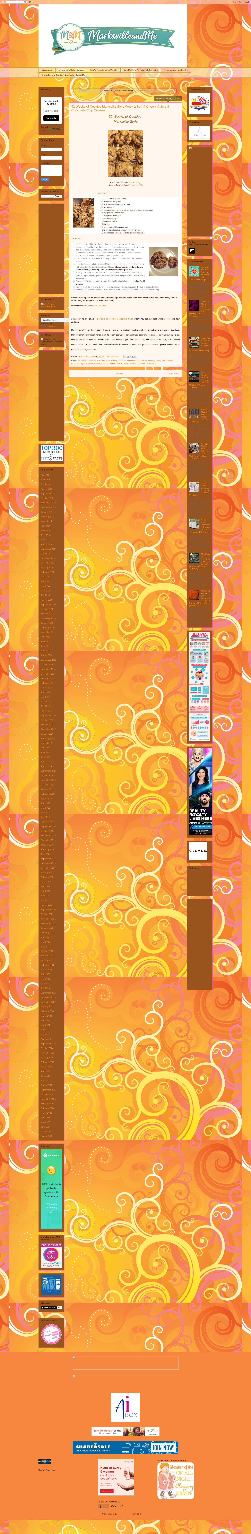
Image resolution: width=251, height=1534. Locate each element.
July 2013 (45, 484)
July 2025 (45, 1080)
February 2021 (47, 877)
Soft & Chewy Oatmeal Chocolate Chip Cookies (137, 363)
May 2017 (45, 697)
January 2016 (47, 623)
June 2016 (46, 646)
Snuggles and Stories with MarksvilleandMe (63, 75)
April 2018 (45, 748)
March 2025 (46, 1066)
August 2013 (46, 489)
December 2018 (48, 785)
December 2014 (48, 563)
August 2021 (46, 905)
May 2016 (45, 641)
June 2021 (46, 895)
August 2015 (46, 600)
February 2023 (47, 965)
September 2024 (48, 1043)
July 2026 (45, 1131)
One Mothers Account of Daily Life (141, 70)
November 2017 (48, 724)
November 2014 (48, 558)
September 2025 (48, 1090)
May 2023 (45, 979)
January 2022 (47, 928)
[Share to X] (130, 356)
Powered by (44, 129)
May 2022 (45, 942)
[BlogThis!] (127, 356)
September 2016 (48, 660)
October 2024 (47, 1048)
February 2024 (47, 1011)
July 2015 (45, 595)
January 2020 (47, 845)
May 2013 (45, 479)
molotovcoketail (124, 1514)
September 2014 (48, 549)
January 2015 (47, 567)
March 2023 (46, 969)
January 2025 (47, 1057)
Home (119, 373)
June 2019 (46, 812)
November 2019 (48, 835)
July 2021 (45, 900)
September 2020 (48, 858)
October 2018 (47, 775)
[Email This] (124, 356)
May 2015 (45, 586)
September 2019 (48, 826)
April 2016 (45, 637)
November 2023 (48, 997)
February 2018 (47, 738)
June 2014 (46, 535)
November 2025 (48, 1099)
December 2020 (48, 868)
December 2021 (48, 923)
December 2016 (48, 674)
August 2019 (46, 821)
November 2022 (48, 956)
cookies (144, 360)
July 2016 (45, 651)
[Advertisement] (51, 248)
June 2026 (46, 1127)
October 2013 (47, 498)
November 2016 (48, 669)
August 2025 (46, 1085)
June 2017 (46, 701)
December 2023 (48, 1002)
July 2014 (45, 539)
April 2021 (45, 886)
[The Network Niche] (51, 1294)
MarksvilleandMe (93, 363)
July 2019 (45, 817)
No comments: (113, 356)
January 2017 (47, 678)
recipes (113, 363)
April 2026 (45, 1117)
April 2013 (45, 475)
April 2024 (45, 1020)
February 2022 (47, 932)
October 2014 (47, 553)
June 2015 (46, 590)
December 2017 (48, 729)
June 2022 (46, 946)
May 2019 (45, 808)
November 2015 (48, 613)
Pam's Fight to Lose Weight (103, 70)
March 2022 (46, 937)
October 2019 (47, 831)
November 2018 (48, 780)
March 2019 (46, 798)
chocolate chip (133, 360)
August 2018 (46, 766)
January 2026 (47, 1104)
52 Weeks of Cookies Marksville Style (114, 318)
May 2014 (45, 530)
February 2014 (47, 516)
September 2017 (48, 715)
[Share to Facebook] (133, 356)
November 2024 (48, 1053)
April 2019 (45, 803)
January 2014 (47, 512)
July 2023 (45, 988)
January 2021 (47, 872)
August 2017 (46, 711)
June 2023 (46, 983)
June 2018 (46, 757)
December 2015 (48, 618)
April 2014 (45, 526)
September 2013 (48, 493)
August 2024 (46, 1039)
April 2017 (45, 692)
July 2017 (45, 706)
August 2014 (46, 544)
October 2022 (47, 951)
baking (114, 360)
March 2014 (46, 521)
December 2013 (48, 507)
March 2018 (46, 743)
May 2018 (45, 752)
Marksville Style (78, 363)
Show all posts (142, 90)
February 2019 (47, 794)
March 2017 (46, 687)
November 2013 (48, 503)
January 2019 (47, 789)
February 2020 (47, 849)
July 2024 (45, 1034)
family (158, 360)
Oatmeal (105, 363)
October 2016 (47, 664)
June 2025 (46, 1076)
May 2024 (45, 1025)
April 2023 (45, 974)
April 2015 (45, 581)
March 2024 (46, 1016)
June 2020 (46, 854)
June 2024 (46, 1030)
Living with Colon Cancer (71, 70)
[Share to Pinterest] (136, 356)
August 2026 (46, 1136)
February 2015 (47, 572)
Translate (51, 326)
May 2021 (45, 891)
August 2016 (46, 655)
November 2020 (48, 863)
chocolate (122, 360)
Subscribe (51, 118)
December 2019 (48, 840)
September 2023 (48, 993)
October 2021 (47, 914)
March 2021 (46, 882)
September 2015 (48, 604)
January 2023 (47, 960)
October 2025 (47, 1094)
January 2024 (47, 1006)
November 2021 (48, 919)
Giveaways (47, 70)
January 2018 (47, 734)
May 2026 (45, 1122)
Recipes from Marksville (176, 70)
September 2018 (48, 771)
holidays (169, 360)
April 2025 (45, 1071)
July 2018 (45, 761)
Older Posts (174, 373)
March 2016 (46, 632)
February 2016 (47, 627)
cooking (151, 360)
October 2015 (47, 609)
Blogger (145, 1514)
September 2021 (48, 909)
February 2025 (47, 1062)
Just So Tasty (134, 182)
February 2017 (47, 683)
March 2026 (46, 1113)
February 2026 (47, 1108)
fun (163, 360)
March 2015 (46, 577)
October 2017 (47, 720)
